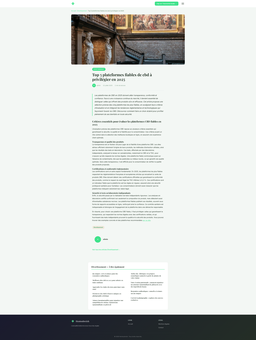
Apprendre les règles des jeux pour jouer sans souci (108, 288)
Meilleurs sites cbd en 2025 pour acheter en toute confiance (107, 281)
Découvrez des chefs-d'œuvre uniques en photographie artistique (106, 295)
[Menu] (183, 3)
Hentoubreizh (82, 321)
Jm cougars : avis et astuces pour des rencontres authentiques (105, 275)
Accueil (73, 11)
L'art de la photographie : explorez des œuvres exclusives (147, 299)
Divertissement (82, 11)
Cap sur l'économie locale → (166, 3)
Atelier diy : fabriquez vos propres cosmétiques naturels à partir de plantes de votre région (146, 276)
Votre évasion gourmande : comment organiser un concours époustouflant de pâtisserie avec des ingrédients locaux (147, 284)
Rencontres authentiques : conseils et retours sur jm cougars (146, 292)
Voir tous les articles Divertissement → (106, 250)
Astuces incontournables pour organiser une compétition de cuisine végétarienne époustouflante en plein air (107, 302)
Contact (161, 327)
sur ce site (146, 220)
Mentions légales (163, 324)
